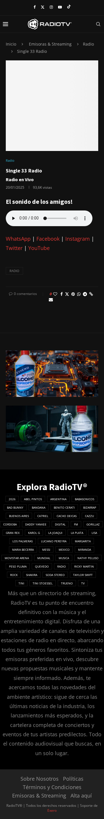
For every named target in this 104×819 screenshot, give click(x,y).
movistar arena (17, 558)
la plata (77, 533)
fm (76, 524)
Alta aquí (81, 795)
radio (14, 271)
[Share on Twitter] (67, 294)
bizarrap (89, 507)
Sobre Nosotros (40, 778)
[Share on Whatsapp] (79, 294)
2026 (12, 499)
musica (64, 558)
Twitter (14, 247)
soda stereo (55, 575)
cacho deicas (67, 516)
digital (60, 524)
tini (21, 583)
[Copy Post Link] (91, 294)
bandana (38, 507)
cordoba (10, 524)
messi (46, 550)
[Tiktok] (69, 7)
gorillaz (93, 524)
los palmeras (22, 541)
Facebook (48, 238)
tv (83, 583)
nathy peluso (88, 558)
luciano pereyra (53, 541)
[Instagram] (51, 7)
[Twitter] (42, 7)
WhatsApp (18, 238)
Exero (52, 810)
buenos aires (19, 516)
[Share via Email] (51, 299)
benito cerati (64, 507)
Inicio (11, 44)
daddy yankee (36, 524)
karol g (34, 533)
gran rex (13, 533)
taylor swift (83, 575)
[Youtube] (60, 7)
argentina (58, 499)
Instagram (77, 238)
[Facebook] (35, 7)
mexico (64, 550)
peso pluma (18, 566)
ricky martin (84, 566)
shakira (31, 575)
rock (14, 575)
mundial (43, 558)
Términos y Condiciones (52, 787)
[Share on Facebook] (61, 294)
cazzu (89, 516)
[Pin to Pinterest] (73, 294)
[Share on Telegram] (85, 294)
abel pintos (33, 499)
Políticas (73, 778)
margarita (83, 541)
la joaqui (55, 533)
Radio (88, 44)
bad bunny (15, 507)
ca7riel (42, 516)
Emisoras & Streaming (50, 44)
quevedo (42, 566)
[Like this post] (55, 294)
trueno (67, 583)
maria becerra (23, 550)
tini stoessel (43, 583)
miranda (84, 550)
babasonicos (84, 499)
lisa (94, 533)
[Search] (98, 24)
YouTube (39, 247)
